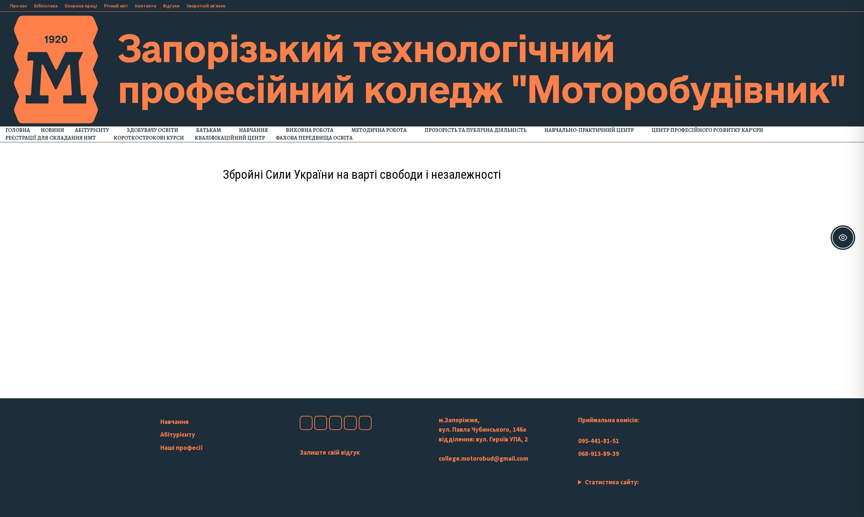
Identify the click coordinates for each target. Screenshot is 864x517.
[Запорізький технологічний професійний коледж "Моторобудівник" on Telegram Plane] (365, 423)
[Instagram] (837, 5)
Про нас (18, 6)
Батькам (208, 130)
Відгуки (171, 6)
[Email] (853, 5)
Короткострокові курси (149, 138)
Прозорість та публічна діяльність (475, 130)
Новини (52, 130)
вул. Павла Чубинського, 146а (482, 429)
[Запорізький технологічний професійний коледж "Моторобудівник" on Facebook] (306, 423)
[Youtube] (829, 5)
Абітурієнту (92, 130)
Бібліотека (46, 6)
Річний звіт (116, 6)
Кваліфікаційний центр (230, 138)
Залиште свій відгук (330, 452)
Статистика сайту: (612, 482)
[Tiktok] (846, 5)
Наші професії (181, 447)
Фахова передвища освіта (314, 138)
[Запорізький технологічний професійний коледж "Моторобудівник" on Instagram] (320, 423)
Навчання (253, 130)
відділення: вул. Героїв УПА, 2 (483, 439)
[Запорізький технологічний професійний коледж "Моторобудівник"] (432, 69)
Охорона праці (80, 6)
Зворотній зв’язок (205, 6)
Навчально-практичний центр (589, 130)
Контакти (145, 6)
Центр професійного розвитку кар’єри (707, 130)
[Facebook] (820, 5)
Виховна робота (309, 130)
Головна (17, 130)
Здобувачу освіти (152, 130)
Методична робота (379, 130)
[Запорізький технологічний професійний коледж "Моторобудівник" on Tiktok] (350, 423)
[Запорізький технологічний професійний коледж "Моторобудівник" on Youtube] (335, 423)
